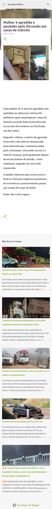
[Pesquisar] (48, 4)
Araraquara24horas (15, 4)
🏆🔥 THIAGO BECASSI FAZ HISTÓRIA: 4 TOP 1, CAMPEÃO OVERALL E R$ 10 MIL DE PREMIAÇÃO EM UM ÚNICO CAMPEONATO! (24, 472)
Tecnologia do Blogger (27, 505)
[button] (5, 39)
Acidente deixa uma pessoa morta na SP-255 (22, 421)
